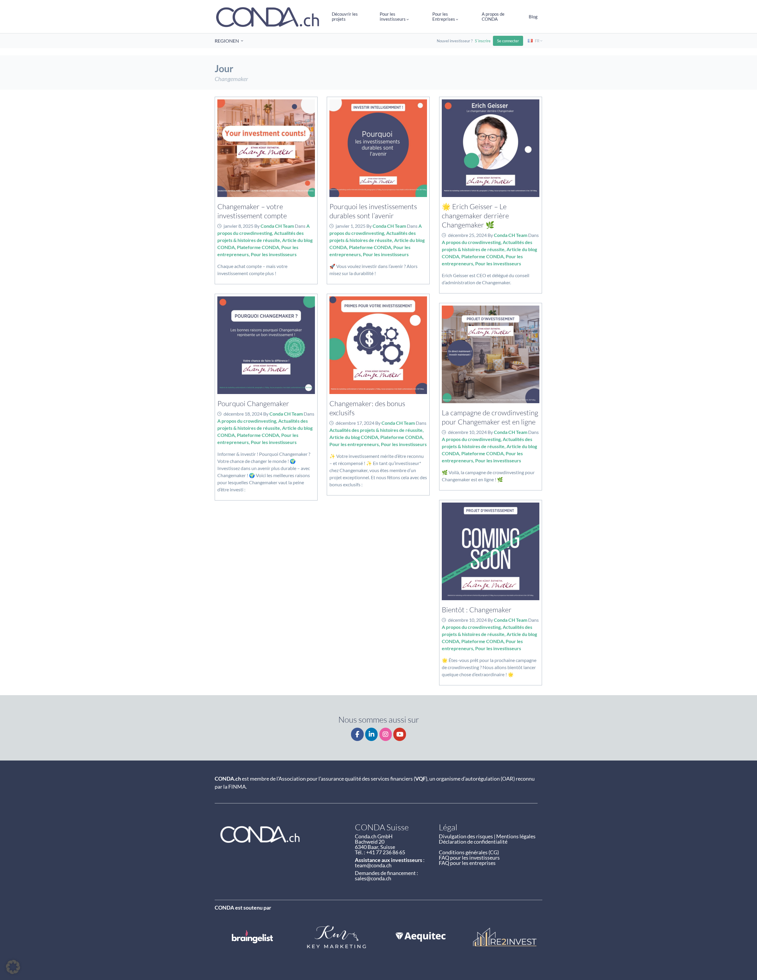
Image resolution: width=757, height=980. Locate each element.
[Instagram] (385, 734)
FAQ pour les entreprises (467, 863)
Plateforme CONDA (258, 247)
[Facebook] (357, 734)
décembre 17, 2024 (355, 423)
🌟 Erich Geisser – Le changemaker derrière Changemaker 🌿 (475, 215)
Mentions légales (516, 836)
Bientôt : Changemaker (477, 609)
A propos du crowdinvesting (471, 242)
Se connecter (508, 40)
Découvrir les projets (345, 16)
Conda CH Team (277, 226)
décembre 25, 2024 (467, 235)
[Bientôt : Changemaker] (490, 551)
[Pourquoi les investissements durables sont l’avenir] (378, 148)
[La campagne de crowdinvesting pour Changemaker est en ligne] (490, 354)
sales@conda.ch (373, 878)
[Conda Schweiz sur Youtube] (399, 734)
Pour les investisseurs (274, 254)
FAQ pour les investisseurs (469, 857)
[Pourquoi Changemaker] (266, 345)
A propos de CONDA (493, 16)
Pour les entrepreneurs (354, 444)
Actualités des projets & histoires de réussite (376, 430)
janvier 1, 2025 (350, 226)
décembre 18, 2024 (243, 413)
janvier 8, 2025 (238, 226)
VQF (420, 778)
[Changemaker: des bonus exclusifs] (378, 345)
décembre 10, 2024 (467, 432)
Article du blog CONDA (353, 437)
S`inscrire (483, 41)
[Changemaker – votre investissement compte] (266, 148)
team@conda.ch (373, 865)
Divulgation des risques (466, 836)
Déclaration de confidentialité (473, 841)
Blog (533, 16)
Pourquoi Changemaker (253, 403)
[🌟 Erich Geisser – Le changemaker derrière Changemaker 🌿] (490, 148)
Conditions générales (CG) (469, 852)
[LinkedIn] (371, 734)
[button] (13, 967)
